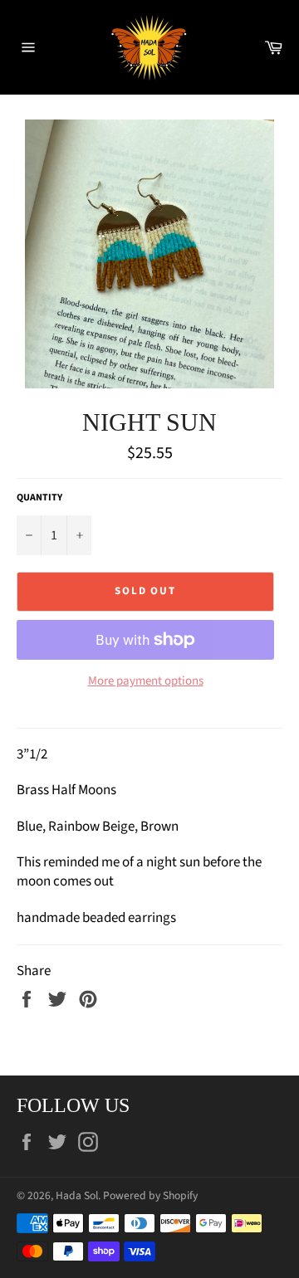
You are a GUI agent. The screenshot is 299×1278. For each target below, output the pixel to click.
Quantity (39, 498)
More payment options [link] (145, 681)
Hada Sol (77, 1195)
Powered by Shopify (150, 1195)
